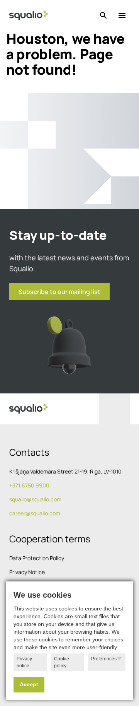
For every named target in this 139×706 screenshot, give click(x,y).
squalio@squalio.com (35, 499)
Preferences (104, 659)
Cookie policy (61, 662)
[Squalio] (28, 15)
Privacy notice (24, 662)
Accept (29, 684)
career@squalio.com (34, 513)
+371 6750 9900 (29, 485)
